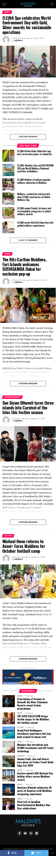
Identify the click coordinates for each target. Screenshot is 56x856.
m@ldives (18, 40)
